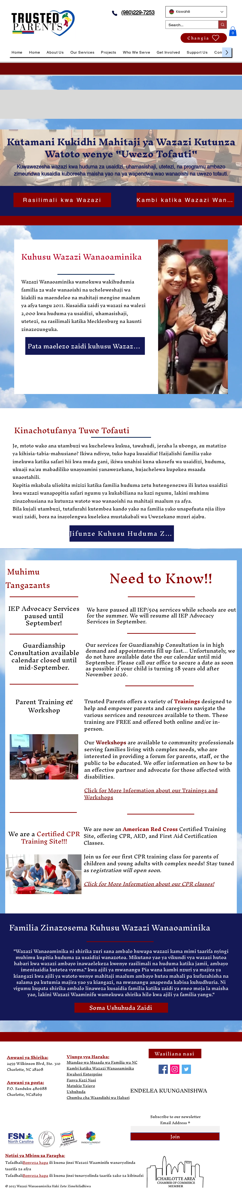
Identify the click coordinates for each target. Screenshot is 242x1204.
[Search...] (222, 25)
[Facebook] (163, 1069)
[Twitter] (186, 1069)
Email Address (173, 1122)
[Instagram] (174, 1069)
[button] (233, 31)
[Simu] (115, 13)
